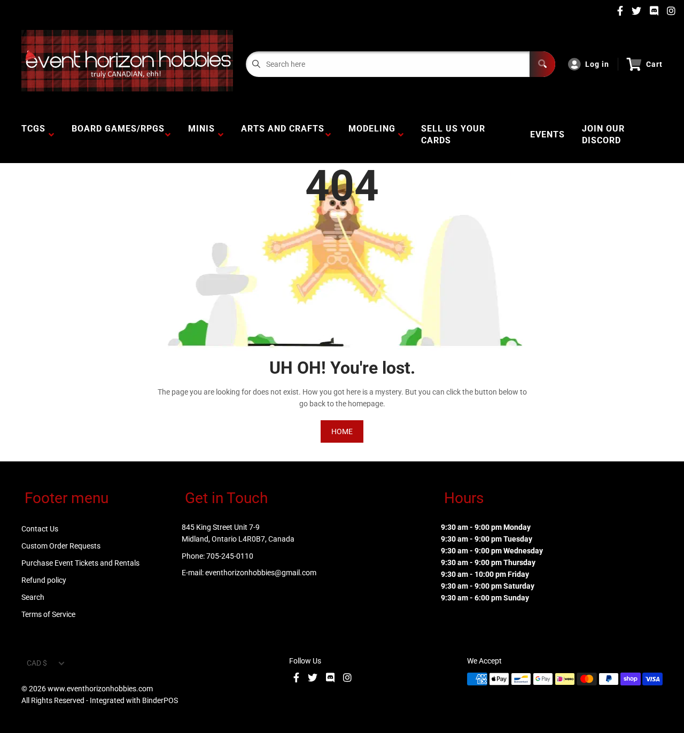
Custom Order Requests (60, 546)
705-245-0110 (229, 556)
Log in (597, 64)
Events (547, 134)
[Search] (542, 64)
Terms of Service (48, 614)
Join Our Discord (603, 134)
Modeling (371, 134)
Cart (654, 64)
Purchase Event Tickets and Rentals (80, 563)
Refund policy (43, 580)
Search (32, 597)
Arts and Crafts (282, 134)
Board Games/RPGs (118, 134)
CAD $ (37, 663)
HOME (342, 431)
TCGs (33, 134)
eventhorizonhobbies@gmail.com (260, 572)
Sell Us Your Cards (453, 134)
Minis (201, 134)
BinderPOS (160, 700)
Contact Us (39, 528)
